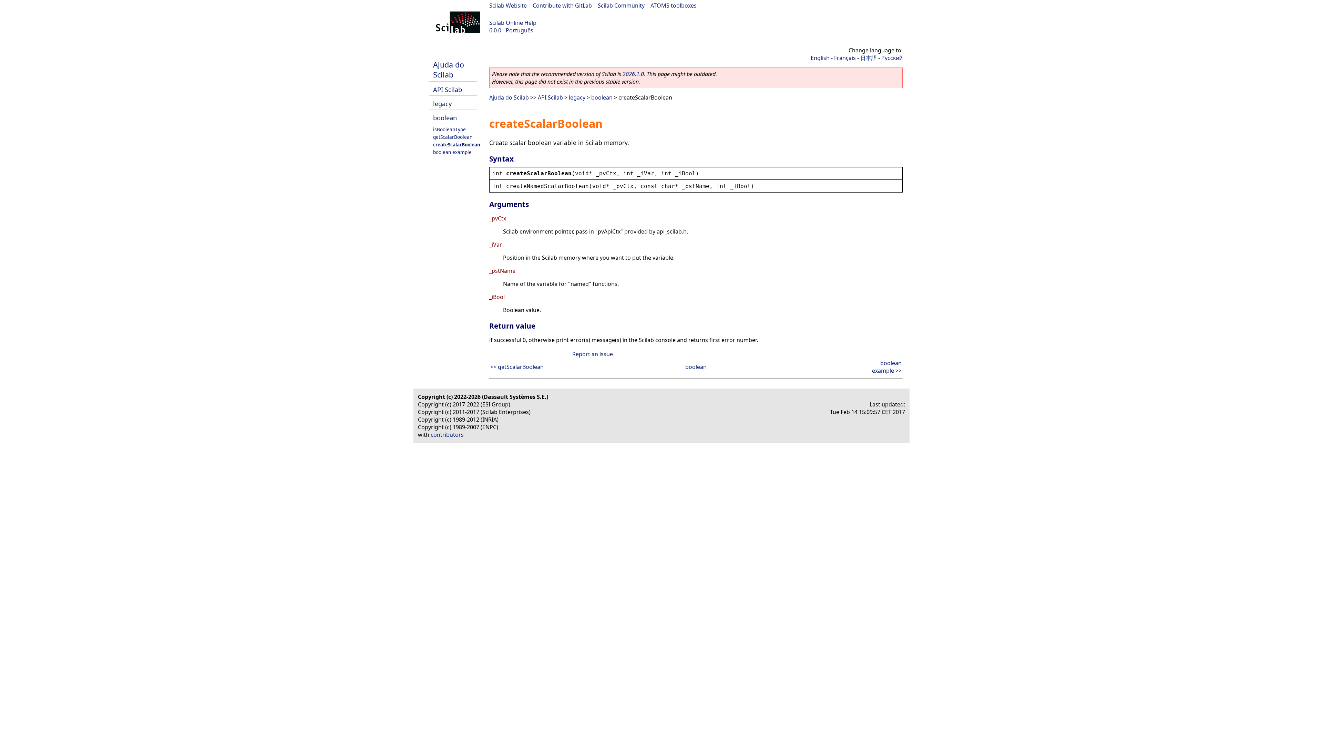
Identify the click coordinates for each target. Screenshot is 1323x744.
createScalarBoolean (456, 144)
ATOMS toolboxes (673, 5)
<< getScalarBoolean (517, 367)
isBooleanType (449, 129)
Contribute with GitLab (562, 5)
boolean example (452, 152)
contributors (447, 434)
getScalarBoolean (452, 137)
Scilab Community (621, 5)
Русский (892, 58)
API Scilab (447, 89)
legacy (442, 103)
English (820, 58)
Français (845, 58)
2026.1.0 (633, 74)
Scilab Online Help (512, 23)
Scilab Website (508, 5)
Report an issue (592, 354)
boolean (445, 117)
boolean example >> (887, 366)
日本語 (868, 58)
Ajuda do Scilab (448, 70)
